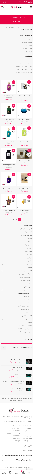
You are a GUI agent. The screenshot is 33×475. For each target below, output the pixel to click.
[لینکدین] (3, 2)
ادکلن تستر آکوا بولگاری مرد (24, 119)
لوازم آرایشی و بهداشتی (26, 271)
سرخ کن (29, 248)
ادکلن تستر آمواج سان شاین (24, 142)
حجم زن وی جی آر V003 (17, 388)
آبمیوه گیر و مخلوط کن (26, 229)
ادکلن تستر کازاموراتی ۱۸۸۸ (9, 210)
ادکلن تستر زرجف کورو (24, 210)
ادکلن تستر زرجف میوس (8, 95)
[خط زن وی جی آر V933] (29, 376)
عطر (29, 284)
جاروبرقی (29, 242)
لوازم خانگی (29, 319)
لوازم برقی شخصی (27, 316)
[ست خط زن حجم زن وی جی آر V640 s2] (29, 383)
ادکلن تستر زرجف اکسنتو (8, 188)
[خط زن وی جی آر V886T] (29, 361)
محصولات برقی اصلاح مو (25, 326)
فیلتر (4, 348)
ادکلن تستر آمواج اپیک (9, 119)
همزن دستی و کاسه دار (26, 332)
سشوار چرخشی (28, 251)
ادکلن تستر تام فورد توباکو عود (24, 161)
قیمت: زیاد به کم (27, 52)
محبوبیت (29, 39)
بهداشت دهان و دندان (24, 274)
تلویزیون (29, 238)
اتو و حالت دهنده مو (24, 303)
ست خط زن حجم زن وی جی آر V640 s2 (13, 381)
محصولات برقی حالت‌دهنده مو (24, 329)
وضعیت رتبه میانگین (26, 42)
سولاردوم (29, 255)
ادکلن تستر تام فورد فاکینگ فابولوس (9, 165)
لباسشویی (29, 267)
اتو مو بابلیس (25, 296)
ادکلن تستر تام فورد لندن (24, 188)
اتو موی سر (26, 300)
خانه (30, 28)
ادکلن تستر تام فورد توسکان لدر (24, 96)
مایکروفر (30, 322)
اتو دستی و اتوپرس (27, 232)
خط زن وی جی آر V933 (18, 374)
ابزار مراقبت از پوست (23, 293)
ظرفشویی (29, 258)
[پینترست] (5, 2)
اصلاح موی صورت (24, 309)
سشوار (27, 313)
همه (31, 60)
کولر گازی (29, 264)
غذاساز (30, 261)
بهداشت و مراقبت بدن (24, 277)
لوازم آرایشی (27, 287)
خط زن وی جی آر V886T (17, 359)
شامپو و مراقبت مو (25, 280)
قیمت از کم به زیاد (27, 48)
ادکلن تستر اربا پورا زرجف (8, 142)
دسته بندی (17, 21)
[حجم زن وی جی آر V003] (29, 390)
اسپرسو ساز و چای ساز (26, 235)
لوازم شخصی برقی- (25, 290)
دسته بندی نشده (27, 245)
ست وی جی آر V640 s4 (18, 367)
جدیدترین (29, 45)
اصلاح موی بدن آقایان (23, 306)
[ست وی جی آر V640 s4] (29, 369)
